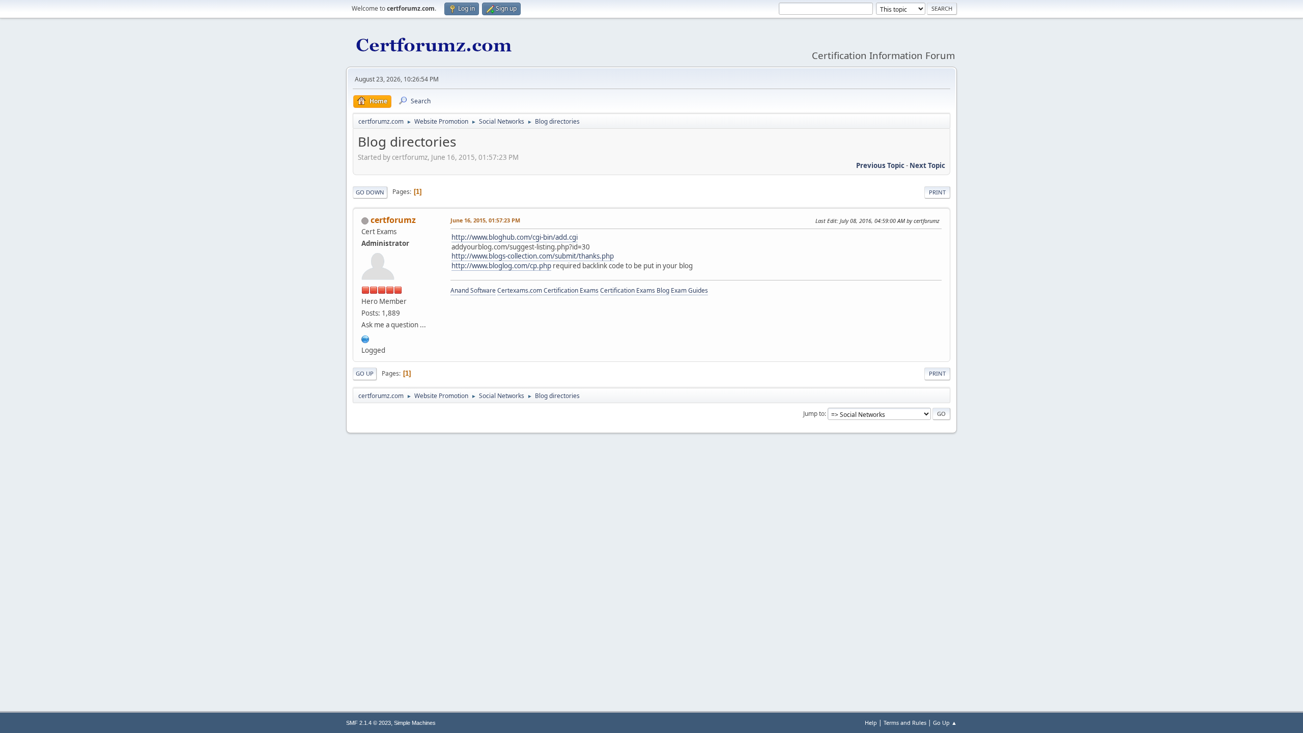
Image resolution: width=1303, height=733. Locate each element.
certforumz (393, 219)
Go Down (370, 192)
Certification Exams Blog (634, 290)
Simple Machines (415, 723)
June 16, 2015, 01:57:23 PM (485, 220)
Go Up (365, 373)
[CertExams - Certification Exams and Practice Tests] (365, 338)
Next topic (927, 165)
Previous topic (880, 165)
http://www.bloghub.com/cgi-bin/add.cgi (514, 237)
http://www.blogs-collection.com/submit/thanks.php (532, 256)
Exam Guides (689, 290)
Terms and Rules (905, 722)
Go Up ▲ (945, 722)
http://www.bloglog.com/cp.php (501, 265)
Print (937, 192)
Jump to (814, 413)
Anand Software (473, 290)
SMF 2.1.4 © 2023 (368, 723)
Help (871, 722)
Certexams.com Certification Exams (548, 290)
